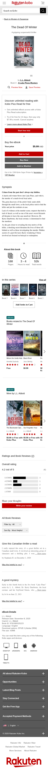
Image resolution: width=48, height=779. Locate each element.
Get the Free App (11, 706)
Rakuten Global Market (15, 747)
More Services (15, 751)
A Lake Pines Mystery (28, 83)
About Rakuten (30, 751)
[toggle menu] (4, 3)
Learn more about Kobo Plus (19, 124)
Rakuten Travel (34, 747)
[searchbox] (24, 10)
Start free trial (24, 130)
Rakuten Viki (15, 743)
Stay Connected (11, 698)
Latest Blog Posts (12, 690)
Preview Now (16, 87)
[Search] (43, 10)
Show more (40, 553)
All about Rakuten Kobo (15, 673)
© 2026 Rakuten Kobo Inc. (14, 733)
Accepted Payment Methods (17, 716)
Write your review (24, 506)
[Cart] (42, 3)
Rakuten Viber (30, 743)
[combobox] (12, 524)
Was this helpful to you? (12, 565)
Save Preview (34, 87)
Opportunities (10, 682)
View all (42, 280)
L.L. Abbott (25, 80)
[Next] (44, 351)
